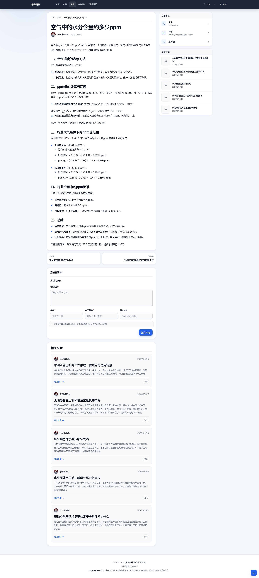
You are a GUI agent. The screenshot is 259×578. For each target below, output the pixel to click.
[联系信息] (254, 573)
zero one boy (94, 570)
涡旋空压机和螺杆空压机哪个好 (138, 260)
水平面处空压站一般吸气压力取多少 (77, 477)
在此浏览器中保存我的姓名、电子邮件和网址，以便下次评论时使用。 (81, 324)
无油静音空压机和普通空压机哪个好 (77, 400)
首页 (52, 17)
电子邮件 (89, 310)
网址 (123, 310)
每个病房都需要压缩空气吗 (71, 439)
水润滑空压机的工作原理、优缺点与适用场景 (83, 365)
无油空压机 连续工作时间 (61, 260)
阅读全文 (58, 381)
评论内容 (54, 286)
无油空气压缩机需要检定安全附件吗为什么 (81, 516)
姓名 (52, 310)
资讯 (59, 17)
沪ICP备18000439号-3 (129, 566)
